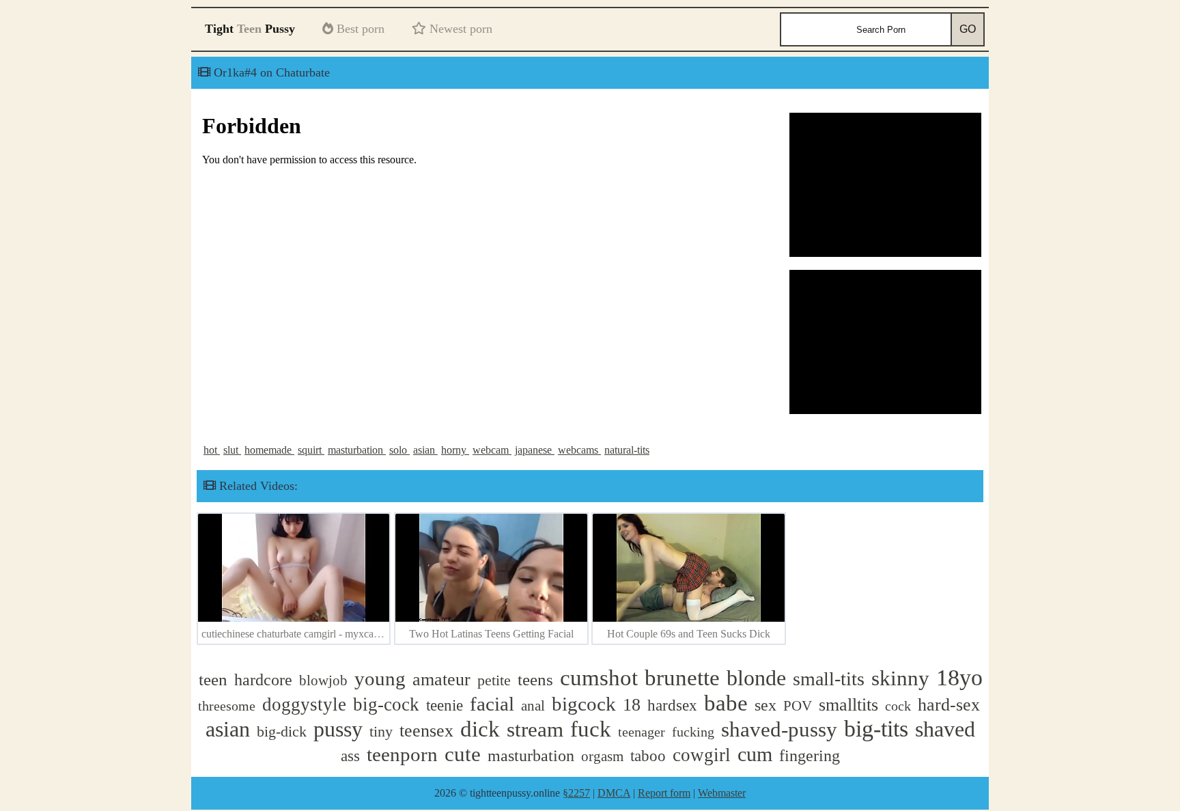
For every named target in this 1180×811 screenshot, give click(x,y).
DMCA (614, 793)
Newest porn (459, 29)
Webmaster (722, 793)
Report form (664, 793)
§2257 (576, 793)
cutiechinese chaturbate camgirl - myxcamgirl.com (309, 634)
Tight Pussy (250, 29)
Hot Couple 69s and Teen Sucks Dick (688, 634)
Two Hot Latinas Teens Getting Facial (491, 634)
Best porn (358, 29)
